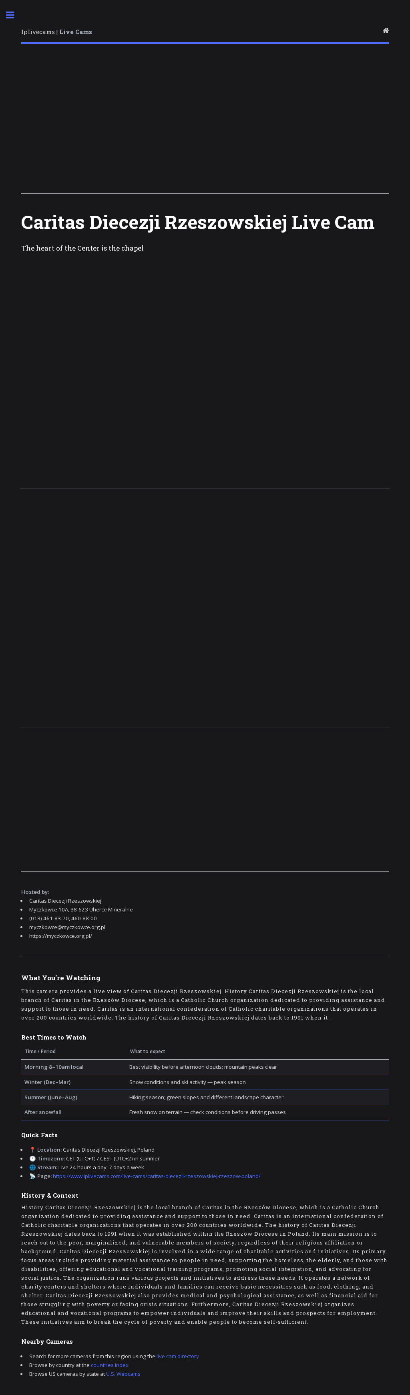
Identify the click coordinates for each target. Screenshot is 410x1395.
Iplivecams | (56, 32)
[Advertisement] (204, 121)
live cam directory (178, 1356)
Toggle (14, 15)
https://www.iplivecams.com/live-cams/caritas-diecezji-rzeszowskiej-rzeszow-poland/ (157, 1176)
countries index (110, 1365)
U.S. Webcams (123, 1373)
